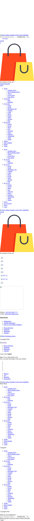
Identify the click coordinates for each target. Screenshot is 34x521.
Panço (9, 132)
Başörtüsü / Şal (12, 109)
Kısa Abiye (11, 97)
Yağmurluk (11, 136)
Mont (9, 127)
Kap (9, 129)
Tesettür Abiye (12, 90)
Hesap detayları (8, 328)
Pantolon (10, 102)
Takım (6, 141)
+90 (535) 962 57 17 (11, 312)
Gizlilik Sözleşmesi (9, 323)
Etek (9, 100)
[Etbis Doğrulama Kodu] (7, 336)
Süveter (10, 119)
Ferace (10, 126)
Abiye (5, 88)
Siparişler (6, 329)
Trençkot (10, 131)
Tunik (9, 107)
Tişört (9, 117)
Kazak (9, 115)
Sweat (9, 105)
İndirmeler (7, 331)
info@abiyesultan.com (11, 314)
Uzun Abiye (11, 95)
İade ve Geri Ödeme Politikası (13, 324)
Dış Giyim (7, 122)
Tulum (9, 139)
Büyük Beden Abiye (14, 92)
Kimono (10, 134)
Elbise (5, 144)
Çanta (5, 146)
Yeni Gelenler (8, 143)
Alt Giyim (7, 99)
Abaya (10, 93)
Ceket (9, 112)
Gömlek (10, 110)
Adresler (6, 333)
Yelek (9, 137)
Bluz (9, 121)
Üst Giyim (7, 104)
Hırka (9, 114)
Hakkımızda (7, 321)
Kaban (10, 124)
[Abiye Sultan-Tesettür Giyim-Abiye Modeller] (14, 35)
